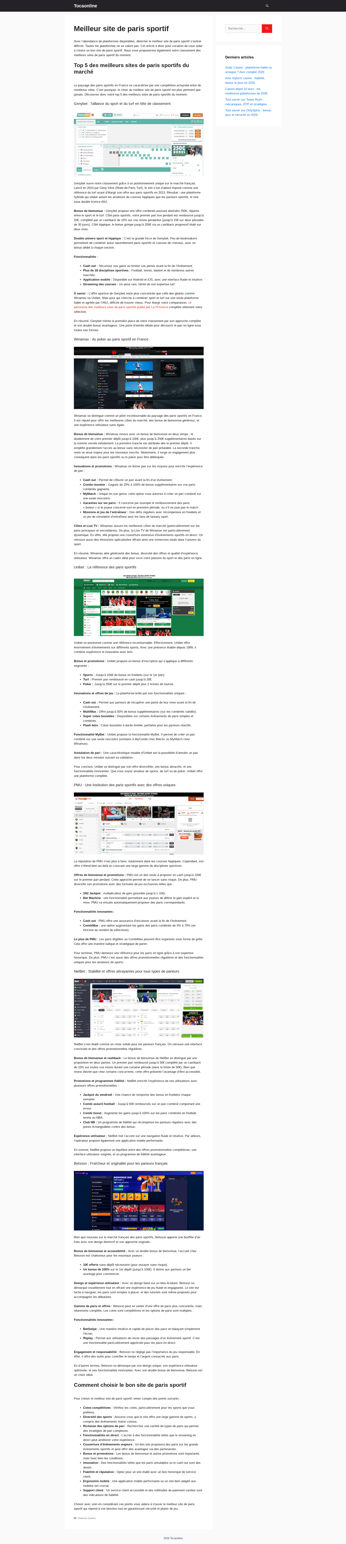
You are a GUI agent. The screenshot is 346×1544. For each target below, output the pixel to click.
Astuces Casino (87, 1518)
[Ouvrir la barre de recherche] (267, 6)
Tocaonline (85, 5)
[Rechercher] (267, 28)
